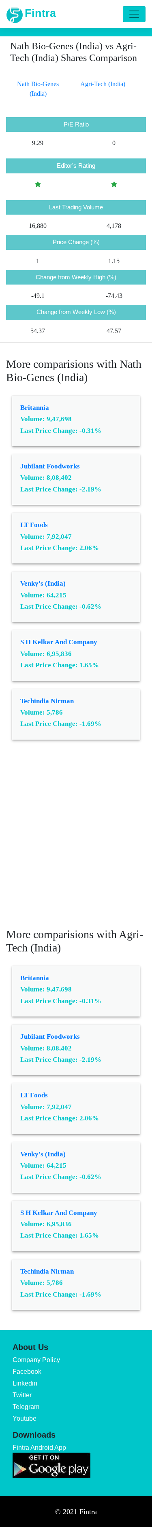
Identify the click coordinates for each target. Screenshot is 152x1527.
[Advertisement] (76, 839)
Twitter (22, 1395)
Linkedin (25, 1383)
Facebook (27, 1371)
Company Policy (36, 1359)
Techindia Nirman (47, 701)
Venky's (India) (43, 583)
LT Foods (34, 525)
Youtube (24, 1418)
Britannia (34, 407)
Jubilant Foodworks (50, 466)
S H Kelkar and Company (58, 642)
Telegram (26, 1406)
